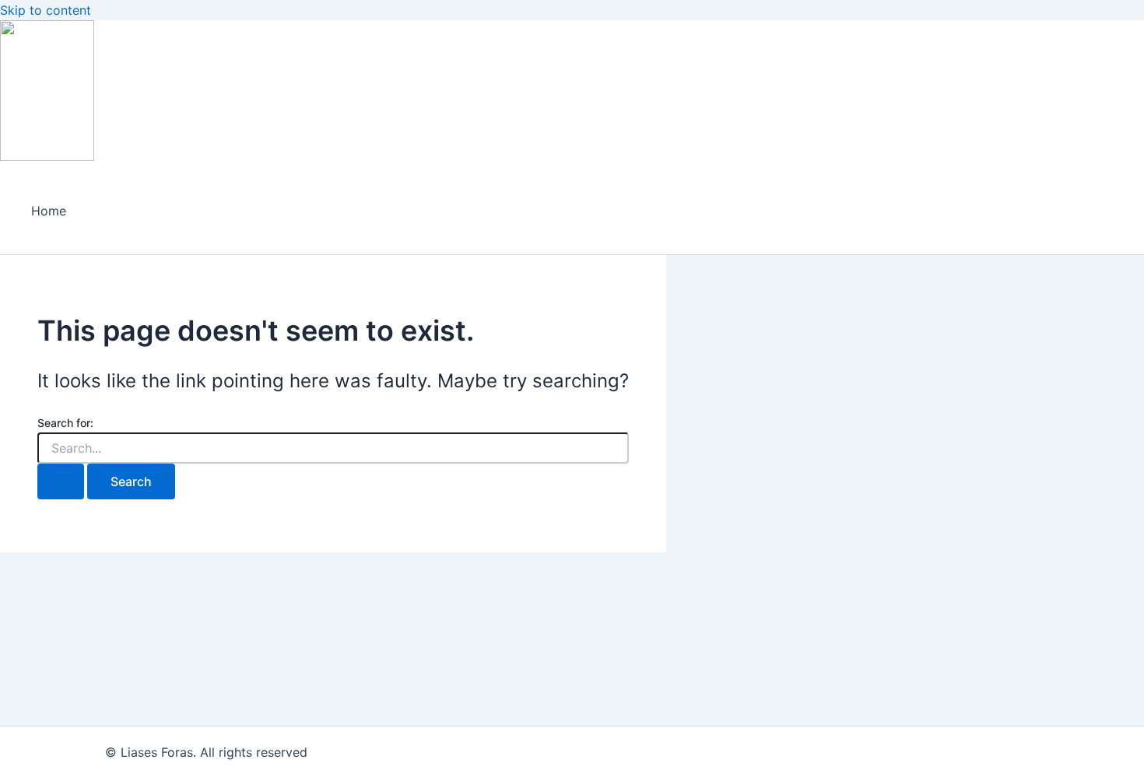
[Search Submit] (60, 481)
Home (48, 211)
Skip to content (45, 10)
